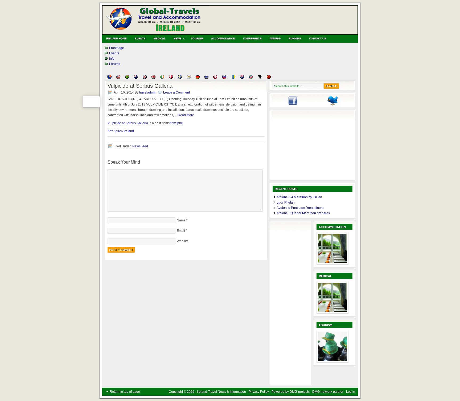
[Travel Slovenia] (224, 78)
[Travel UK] (145, 78)
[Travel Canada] (153, 78)
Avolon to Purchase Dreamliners (300, 208)
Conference (252, 38)
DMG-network (322, 392)
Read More (186, 115)
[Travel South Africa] (127, 78)
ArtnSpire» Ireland (121, 131)
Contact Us (317, 38)
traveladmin (147, 92)
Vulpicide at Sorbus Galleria (128, 123)
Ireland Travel (163, 18)
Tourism (197, 38)
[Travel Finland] (206, 78)
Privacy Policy (259, 392)
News (176, 39)
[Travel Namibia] (251, 78)
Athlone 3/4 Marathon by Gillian (299, 197)
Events (140, 38)
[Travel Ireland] (162, 78)
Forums (114, 64)
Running (295, 38)
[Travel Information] (109, 78)
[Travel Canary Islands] (233, 78)
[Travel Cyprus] (189, 78)
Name (181, 220)
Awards (275, 38)
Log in (350, 392)
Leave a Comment (176, 92)
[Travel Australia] (242, 78)
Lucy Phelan (286, 202)
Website (182, 241)
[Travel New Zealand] (136, 78)
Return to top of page (125, 392)
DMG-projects (300, 392)
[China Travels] (269, 78)
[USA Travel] (118, 78)
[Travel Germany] (198, 78)
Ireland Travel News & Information (222, 392)
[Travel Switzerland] (215, 78)
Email (181, 231)
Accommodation (223, 38)
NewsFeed (140, 146)
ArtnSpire (176, 123)
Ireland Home (116, 38)
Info (111, 58)
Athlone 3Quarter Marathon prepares (303, 213)
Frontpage (116, 48)
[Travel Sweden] (180, 78)
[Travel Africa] (260, 78)
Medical (160, 38)
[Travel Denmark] (171, 78)
